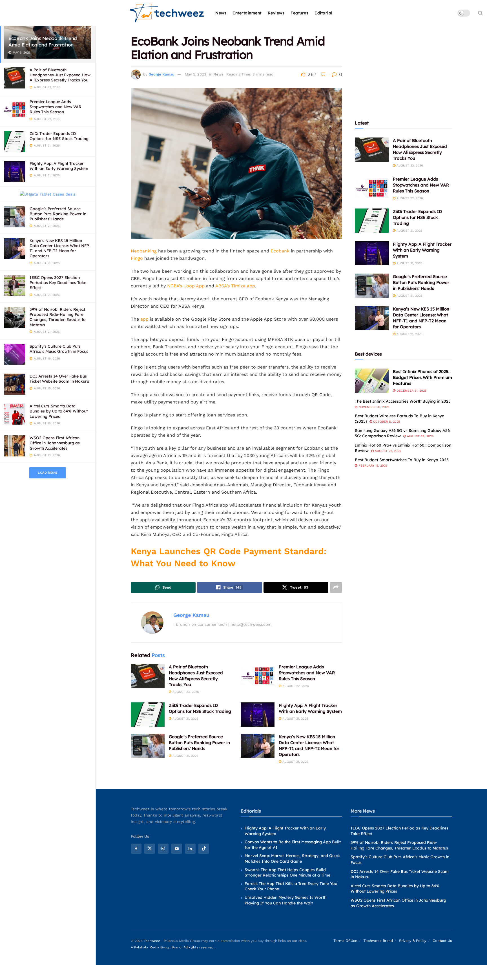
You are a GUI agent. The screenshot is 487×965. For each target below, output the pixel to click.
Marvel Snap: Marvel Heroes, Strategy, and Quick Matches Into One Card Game (292, 858)
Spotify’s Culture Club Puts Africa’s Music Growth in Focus (59, 349)
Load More (47, 472)
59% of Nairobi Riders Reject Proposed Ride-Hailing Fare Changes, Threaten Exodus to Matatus (58, 317)
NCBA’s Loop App (186, 286)
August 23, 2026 (185, 692)
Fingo (137, 258)
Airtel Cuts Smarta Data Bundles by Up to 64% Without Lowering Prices (59, 411)
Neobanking (144, 251)
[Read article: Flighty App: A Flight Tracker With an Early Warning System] (258, 714)
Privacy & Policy (412, 941)
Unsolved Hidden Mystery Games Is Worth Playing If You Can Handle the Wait (285, 900)
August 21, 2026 (184, 718)
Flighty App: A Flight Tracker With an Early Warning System (59, 166)
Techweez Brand (378, 941)
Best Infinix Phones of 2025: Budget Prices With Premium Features (422, 377)
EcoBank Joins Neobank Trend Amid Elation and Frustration (42, 41)
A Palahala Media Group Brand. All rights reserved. (173, 947)
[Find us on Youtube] (176, 849)
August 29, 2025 (419, 436)
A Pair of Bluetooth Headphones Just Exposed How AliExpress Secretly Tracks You (60, 75)
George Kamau (161, 74)
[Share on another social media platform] (336, 587)
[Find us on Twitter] (149, 849)
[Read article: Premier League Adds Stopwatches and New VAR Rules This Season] (258, 676)
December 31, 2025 (410, 390)
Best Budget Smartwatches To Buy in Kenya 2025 (402, 459)
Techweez (152, 941)
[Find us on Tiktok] (203, 849)
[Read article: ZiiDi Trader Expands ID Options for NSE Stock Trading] (148, 714)
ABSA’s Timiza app (235, 286)
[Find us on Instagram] (163, 849)
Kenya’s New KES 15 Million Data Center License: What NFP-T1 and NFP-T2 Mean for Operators (60, 248)
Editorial (324, 12)
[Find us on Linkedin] (190, 849)
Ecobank (280, 251)
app (144, 319)
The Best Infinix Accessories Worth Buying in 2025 (403, 401)
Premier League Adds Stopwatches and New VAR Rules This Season (55, 106)
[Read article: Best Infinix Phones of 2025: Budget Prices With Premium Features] (372, 381)
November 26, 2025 (373, 407)
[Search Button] (480, 13)
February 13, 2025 (372, 465)
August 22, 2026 (295, 686)
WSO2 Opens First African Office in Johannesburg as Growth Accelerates (55, 443)
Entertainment (247, 12)
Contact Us (442, 941)
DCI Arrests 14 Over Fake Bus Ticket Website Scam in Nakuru (59, 379)
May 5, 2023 (195, 74)
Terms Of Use (345, 941)
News (220, 12)
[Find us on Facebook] (136, 849)
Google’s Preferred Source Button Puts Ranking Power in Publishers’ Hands (58, 213)
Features (299, 12)
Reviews (276, 12)
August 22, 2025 (387, 451)
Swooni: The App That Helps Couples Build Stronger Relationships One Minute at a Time (287, 872)
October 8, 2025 (386, 421)
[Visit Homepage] (167, 13)
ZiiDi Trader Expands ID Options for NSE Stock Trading (59, 136)
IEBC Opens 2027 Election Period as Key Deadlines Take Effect (58, 282)
